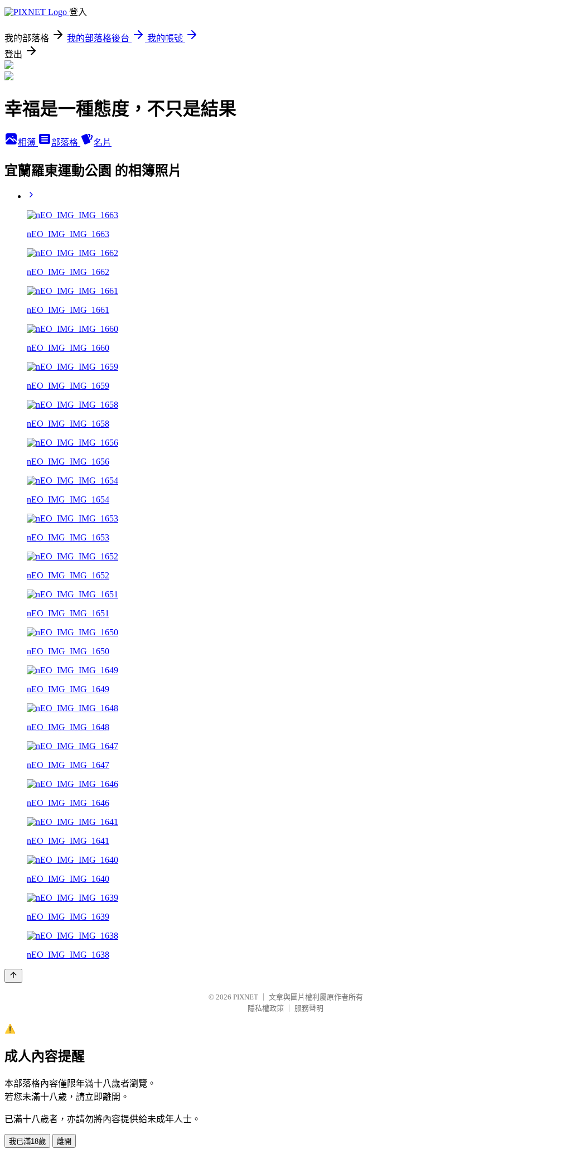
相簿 (28, 142)
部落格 (65, 142)
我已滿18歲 (27, 1141)
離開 (64, 1141)
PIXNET (245, 997)
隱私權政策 (266, 1008)
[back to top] (13, 976)
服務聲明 (308, 1008)
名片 (103, 142)
